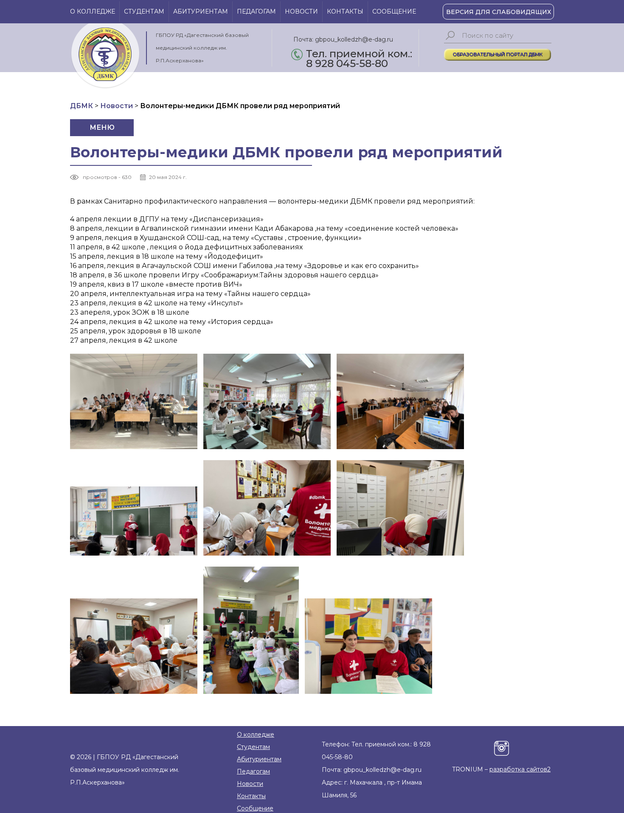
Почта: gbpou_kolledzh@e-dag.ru (343, 39)
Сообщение (394, 11)
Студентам (144, 11)
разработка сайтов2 (520, 769)
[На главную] (105, 56)
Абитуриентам (200, 11)
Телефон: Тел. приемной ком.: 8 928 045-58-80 (376, 750)
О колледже (92, 11)
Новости (301, 11)
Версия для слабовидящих (498, 12)
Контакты (345, 11)
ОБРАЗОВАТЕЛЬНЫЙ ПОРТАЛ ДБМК (497, 54)
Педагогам (256, 11)
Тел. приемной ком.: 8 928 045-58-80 (359, 54)
